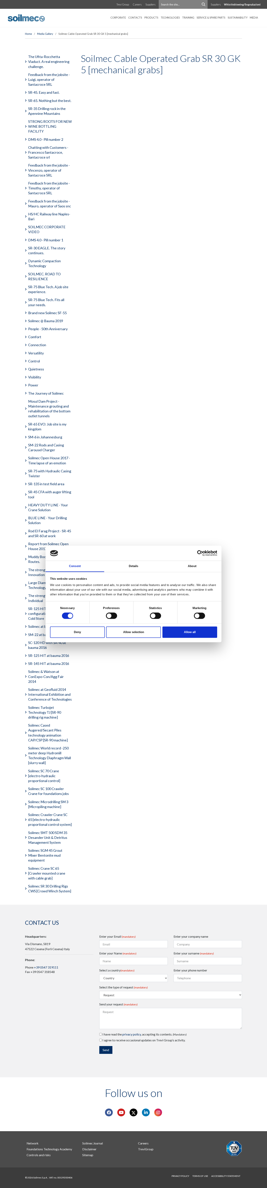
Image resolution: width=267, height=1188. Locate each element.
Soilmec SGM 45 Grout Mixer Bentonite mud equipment (45, 855)
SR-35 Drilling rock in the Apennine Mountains (47, 111)
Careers (137, 4)
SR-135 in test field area (46, 484)
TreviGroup (145, 1149)
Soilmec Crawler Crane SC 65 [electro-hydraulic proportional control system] (50, 820)
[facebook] (109, 1112)
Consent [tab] (75, 566)
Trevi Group (122, 4)
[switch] (111, 616)
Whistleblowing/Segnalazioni (242, 4)
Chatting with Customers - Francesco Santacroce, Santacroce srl (48, 152)
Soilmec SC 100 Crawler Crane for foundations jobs (48, 791)
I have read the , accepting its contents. (144, 1034)
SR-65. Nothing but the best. (49, 100)
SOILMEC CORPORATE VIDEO (46, 229)
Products (151, 17)
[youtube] (121, 1112)
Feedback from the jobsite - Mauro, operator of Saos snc (49, 203)
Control (34, 361)
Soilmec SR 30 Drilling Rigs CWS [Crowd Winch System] (49, 888)
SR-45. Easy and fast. (44, 92)
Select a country (116, 970)
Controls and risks (39, 1155)
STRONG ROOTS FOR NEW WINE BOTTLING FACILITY (50, 126)
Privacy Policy (180, 1176)
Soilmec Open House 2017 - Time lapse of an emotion (49, 460)
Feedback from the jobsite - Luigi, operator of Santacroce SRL (49, 79)
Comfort (34, 337)
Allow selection (133, 632)
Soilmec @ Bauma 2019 (45, 321)
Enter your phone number (190, 970)
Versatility (36, 353)
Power (33, 385)
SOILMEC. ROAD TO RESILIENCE (44, 276)
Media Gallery (45, 33)
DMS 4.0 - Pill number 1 (45, 240)
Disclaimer (89, 1149)
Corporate (118, 17)
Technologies (170, 17)
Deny (77, 632)
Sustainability (237, 17)
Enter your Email (117, 936)
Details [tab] (133, 566)
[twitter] (133, 1112)
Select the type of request (123, 987)
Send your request (118, 1004)
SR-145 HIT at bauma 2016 (48, 663)
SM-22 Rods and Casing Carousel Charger (46, 447)
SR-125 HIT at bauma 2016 (48, 655)
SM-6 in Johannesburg (45, 437)
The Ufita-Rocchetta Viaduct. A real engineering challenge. (48, 61)
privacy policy (131, 1034)
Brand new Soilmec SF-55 (47, 313)
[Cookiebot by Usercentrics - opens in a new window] (200, 553)
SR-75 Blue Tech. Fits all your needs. (46, 302)
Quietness (36, 369)
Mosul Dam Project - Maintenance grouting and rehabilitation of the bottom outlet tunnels (49, 408)
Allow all (190, 632)
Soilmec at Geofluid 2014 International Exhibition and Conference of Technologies (50, 694)
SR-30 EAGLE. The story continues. (46, 250)
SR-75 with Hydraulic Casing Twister (49, 473)
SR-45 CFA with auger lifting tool (49, 494)
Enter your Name (117, 953)
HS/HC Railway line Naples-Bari (49, 216)
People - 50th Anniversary (48, 329)
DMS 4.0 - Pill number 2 (45, 139)
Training (188, 17)
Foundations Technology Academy (49, 1149)
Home (28, 33)
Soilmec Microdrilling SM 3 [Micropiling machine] (48, 804)
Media (254, 17)
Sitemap (87, 1155)
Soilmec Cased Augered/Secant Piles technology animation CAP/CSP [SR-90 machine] (48, 732)
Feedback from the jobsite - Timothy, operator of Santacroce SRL (49, 188)
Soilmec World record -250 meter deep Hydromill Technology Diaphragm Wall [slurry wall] (49, 755)
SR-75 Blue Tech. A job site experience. (48, 289)
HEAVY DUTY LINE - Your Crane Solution (48, 507)
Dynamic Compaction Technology (44, 263)
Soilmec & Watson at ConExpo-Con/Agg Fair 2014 (46, 676)
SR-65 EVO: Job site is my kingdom (47, 426)
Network (33, 1143)
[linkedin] (146, 1112)
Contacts (135, 17)
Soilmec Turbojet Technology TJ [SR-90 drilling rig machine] (44, 712)
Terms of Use (200, 1176)
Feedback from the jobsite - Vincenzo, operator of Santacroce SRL (49, 170)
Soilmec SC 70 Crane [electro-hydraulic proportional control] (44, 776)
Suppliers (150, 4)
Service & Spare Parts (211, 17)
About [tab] (192, 566)
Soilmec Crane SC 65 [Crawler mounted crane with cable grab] (46, 873)
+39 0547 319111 (46, 967)
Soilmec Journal (92, 1143)
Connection (37, 345)
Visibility (34, 377)
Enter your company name (191, 936)
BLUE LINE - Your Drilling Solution (47, 520)
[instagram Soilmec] (158, 1112)
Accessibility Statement (225, 1176)
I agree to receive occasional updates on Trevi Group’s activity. (143, 1040)
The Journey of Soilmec (46, 393)
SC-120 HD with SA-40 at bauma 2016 (47, 645)
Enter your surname (194, 953)
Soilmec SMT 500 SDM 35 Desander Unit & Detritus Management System (47, 837)
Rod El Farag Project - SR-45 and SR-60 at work (49, 533)
